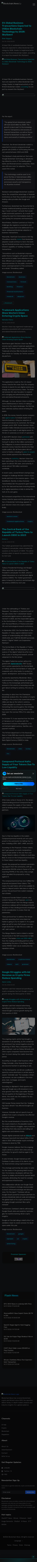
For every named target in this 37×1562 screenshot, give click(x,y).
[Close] (33, 773)
